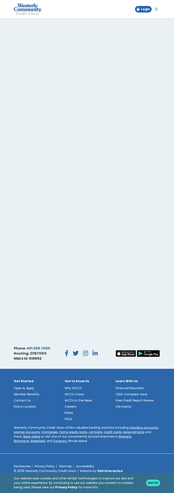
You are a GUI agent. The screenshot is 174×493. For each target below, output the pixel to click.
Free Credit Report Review (135, 400)
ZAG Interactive (110, 471)
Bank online (31, 436)
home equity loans (73, 432)
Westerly (124, 436)
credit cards (113, 432)
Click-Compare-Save (131, 394)
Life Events (123, 406)
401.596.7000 (38, 348)
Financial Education (130, 388)
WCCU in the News (78, 400)
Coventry (60, 441)
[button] (143, 9)
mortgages (49, 432)
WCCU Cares (74, 394)
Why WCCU (73, 388)
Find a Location (25, 406)
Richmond (21, 441)
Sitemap (65, 466)
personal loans (134, 432)
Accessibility (85, 466)
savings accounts (27, 432)
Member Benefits (26, 394)
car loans (95, 432)
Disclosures (22, 466)
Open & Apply (24, 388)
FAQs (68, 419)
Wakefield (37, 441)
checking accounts (143, 427)
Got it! (153, 483)
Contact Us (22, 400)
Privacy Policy (66, 487)
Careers (70, 406)
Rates (69, 413)
